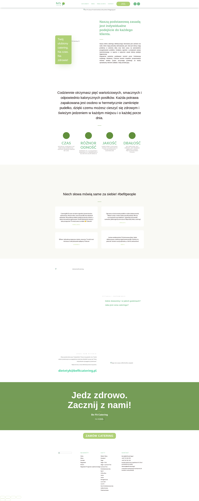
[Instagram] (138, 3)
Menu (93, 3)
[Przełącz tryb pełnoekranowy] (13, 497)
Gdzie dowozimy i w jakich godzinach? (123, 301)
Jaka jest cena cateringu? (117, 305)
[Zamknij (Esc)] (2, 497)
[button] (123, 4)
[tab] (122, 300)
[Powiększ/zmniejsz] (18, 497)
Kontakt (111, 3)
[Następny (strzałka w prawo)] (7, 500)
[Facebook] (135, 3)
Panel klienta (101, 3)
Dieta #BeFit (85, 3)
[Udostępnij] (7, 497)
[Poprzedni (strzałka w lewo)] (2, 500)
